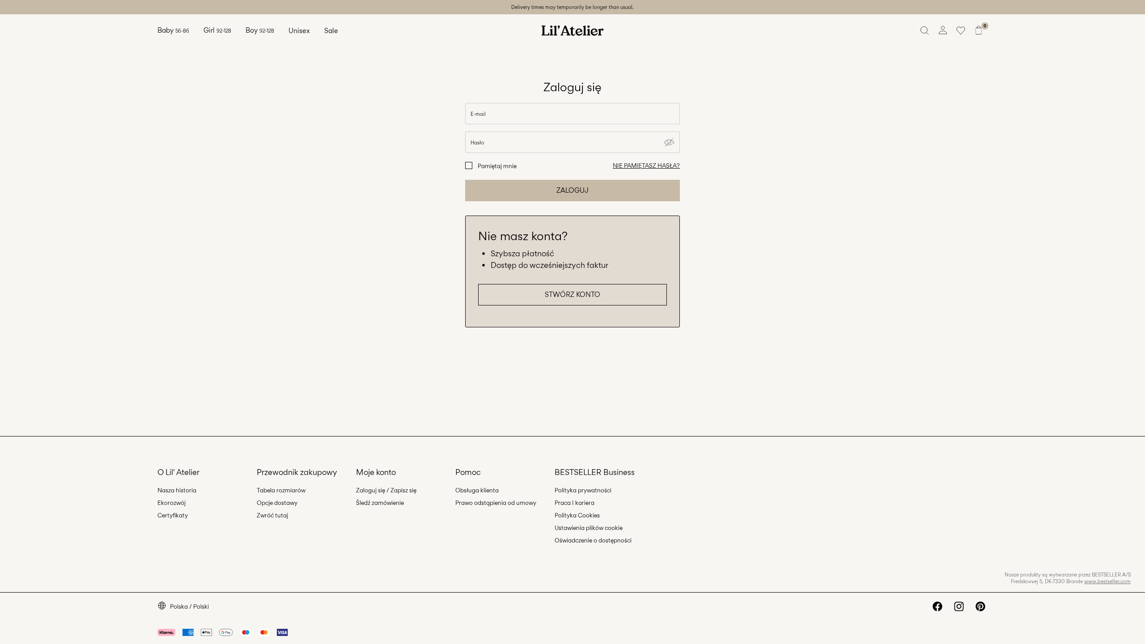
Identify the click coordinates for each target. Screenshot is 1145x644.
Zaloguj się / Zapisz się (386, 490)
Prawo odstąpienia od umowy (495, 502)
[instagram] (959, 606)
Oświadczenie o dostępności (593, 540)
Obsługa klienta (477, 490)
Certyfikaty (172, 515)
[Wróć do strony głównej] (572, 30)
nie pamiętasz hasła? (646, 165)
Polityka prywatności (583, 490)
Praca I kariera (574, 502)
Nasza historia (176, 490)
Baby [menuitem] (173, 30)
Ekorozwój (171, 502)
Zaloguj (572, 190)
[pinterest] (980, 606)
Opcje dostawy (277, 502)
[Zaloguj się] (943, 30)
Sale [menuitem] (331, 30)
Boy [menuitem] (260, 30)
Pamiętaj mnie (497, 165)
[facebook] (937, 606)
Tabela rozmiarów (281, 490)
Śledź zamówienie (380, 502)
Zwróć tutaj (272, 515)
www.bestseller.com (1107, 581)
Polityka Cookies (577, 515)
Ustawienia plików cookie (589, 527)
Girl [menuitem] (217, 30)
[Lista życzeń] (961, 30)
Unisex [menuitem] (299, 30)
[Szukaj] (925, 30)
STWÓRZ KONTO (572, 294)
